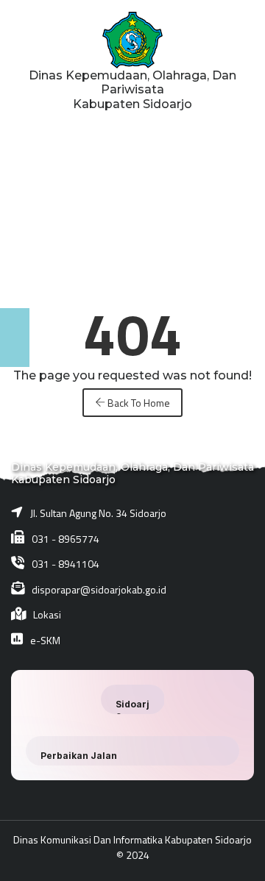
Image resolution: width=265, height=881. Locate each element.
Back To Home (137, 402)
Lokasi (47, 614)
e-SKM (45, 640)
